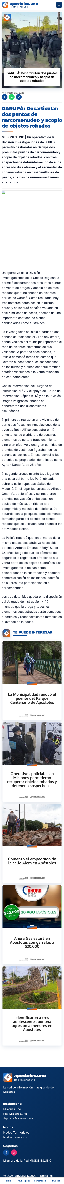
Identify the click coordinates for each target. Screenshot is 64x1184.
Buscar (56, 1181)
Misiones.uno (12, 1109)
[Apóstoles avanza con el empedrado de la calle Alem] (32, 843)
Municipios (24, 1181)
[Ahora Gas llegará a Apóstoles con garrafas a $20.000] (32, 924)
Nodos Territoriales (16, 1132)
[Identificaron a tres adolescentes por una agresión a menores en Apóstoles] (32, 1006)
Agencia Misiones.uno (18, 1118)
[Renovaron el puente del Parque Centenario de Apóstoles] (32, 680)
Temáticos (40, 1181)
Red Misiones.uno (15, 1113)
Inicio (8, 1181)
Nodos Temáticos (15, 1137)
